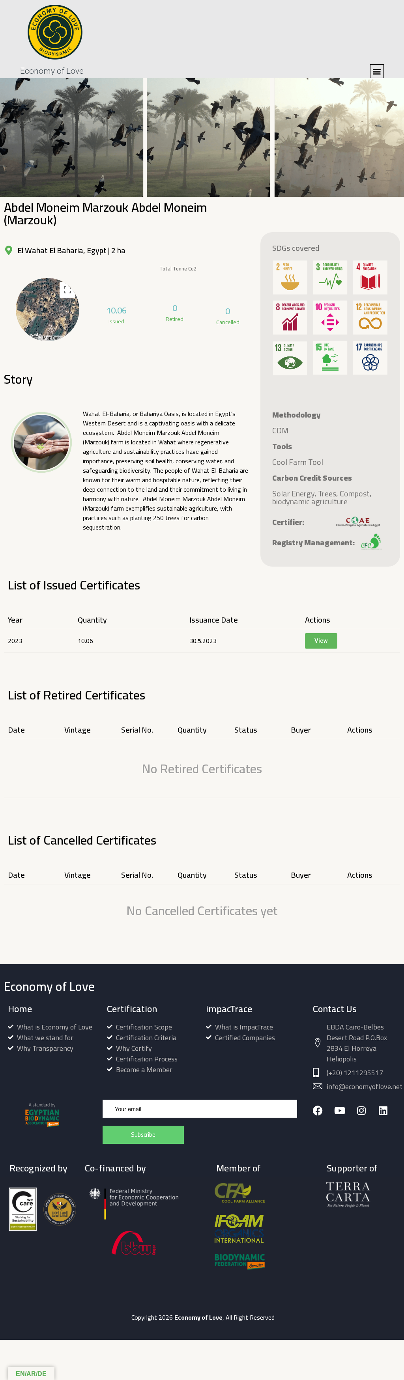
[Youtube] (339, 1110)
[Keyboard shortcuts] (35, 338)
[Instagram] (361, 1110)
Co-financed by (115, 1168)
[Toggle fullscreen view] (67, 290)
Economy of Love (52, 71)
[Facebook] (318, 1110)
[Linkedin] (383, 1110)
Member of (238, 1168)
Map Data (52, 338)
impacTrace (229, 1009)
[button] (377, 71)
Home (20, 1009)
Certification (132, 1009)
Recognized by (38, 1168)
